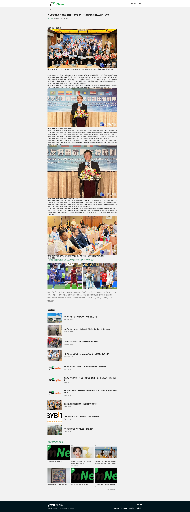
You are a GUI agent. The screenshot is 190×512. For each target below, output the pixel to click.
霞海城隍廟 (72, 295)
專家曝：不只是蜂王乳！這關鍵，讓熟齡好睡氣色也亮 (81, 462)
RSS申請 (133, 3)
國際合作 (79, 295)
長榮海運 (50, 300)
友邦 (54, 292)
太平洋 (109, 292)
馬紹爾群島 (94, 295)
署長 (60, 295)
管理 (98, 292)
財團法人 (64, 298)
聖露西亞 (71, 298)
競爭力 (54, 295)
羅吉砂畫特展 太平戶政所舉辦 (58, 484)
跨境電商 (57, 298)
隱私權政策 (124, 508)
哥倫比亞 (104, 298)
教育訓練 (86, 295)
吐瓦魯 (65, 295)
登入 (140, 3)
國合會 (103, 292)
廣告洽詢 (131, 508)
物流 (49, 292)
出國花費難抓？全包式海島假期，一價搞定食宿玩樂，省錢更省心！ (105, 462)
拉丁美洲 (101, 295)
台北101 (98, 298)
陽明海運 (50, 298)
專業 (88, 292)
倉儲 (68, 292)
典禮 (93, 292)
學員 (58, 292)
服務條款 (116, 508)
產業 (110, 298)
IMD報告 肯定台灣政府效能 (79, 484)
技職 (63, 292)
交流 (79, 292)
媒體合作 (139, 508)
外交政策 (73, 292)
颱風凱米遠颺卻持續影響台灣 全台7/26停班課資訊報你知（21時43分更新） (71, 260)
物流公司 (108, 295)
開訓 (84, 292)
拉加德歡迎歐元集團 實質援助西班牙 (105, 485)
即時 (51, 9)
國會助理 (78, 298)
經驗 (49, 295)
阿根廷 (92, 298)
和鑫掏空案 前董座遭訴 (55, 461)
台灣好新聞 (50, 18)
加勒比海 (85, 298)
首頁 (48, 9)
